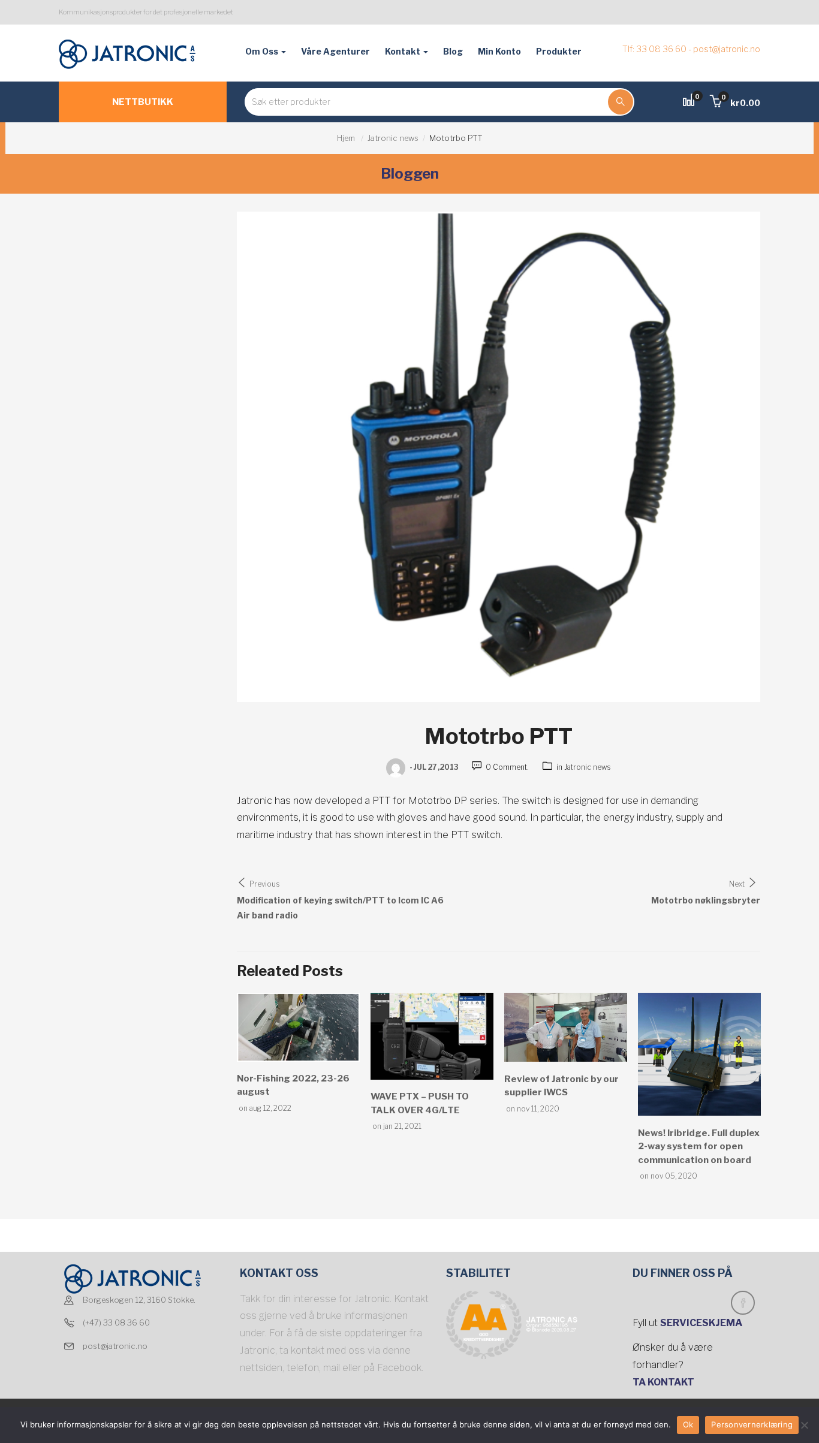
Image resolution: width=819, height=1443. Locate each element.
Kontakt (403, 51)
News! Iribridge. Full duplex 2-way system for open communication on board (699, 1146)
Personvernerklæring (752, 1424)
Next (737, 883)
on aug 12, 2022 (265, 1108)
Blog (453, 51)
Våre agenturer (335, 51)
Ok (688, 1424)
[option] (298, 1053)
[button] (735, 103)
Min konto (499, 51)
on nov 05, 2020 (668, 1175)
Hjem (346, 138)
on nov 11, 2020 (532, 1108)
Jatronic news (393, 138)
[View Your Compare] (689, 102)
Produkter (559, 51)
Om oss (262, 51)
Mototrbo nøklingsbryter (705, 900)
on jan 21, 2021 (396, 1126)
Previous (264, 883)
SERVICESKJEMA (702, 1322)
